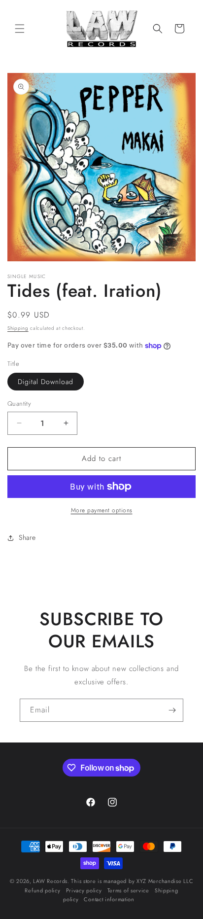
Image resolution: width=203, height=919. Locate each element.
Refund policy (42, 890)
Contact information (109, 899)
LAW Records (50, 881)
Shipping (18, 328)
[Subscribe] (172, 710)
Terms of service (128, 890)
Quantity (19, 403)
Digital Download (45, 382)
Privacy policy (84, 890)
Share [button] (27, 537)
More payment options (102, 510)
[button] (20, 28)
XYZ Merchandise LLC (164, 881)
